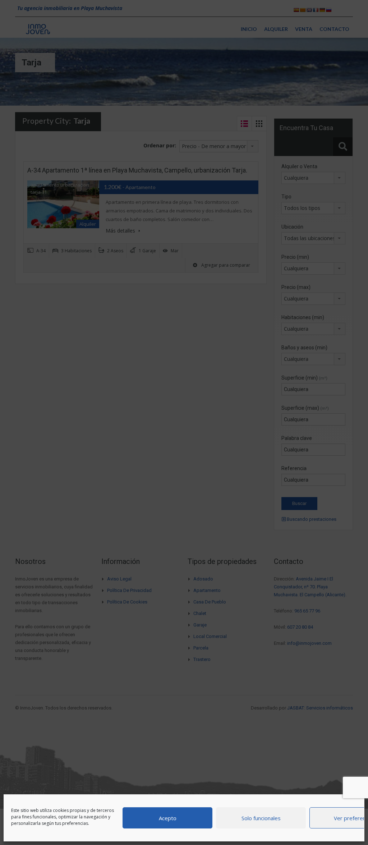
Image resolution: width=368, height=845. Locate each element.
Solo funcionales (261, 818)
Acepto (167, 818)
